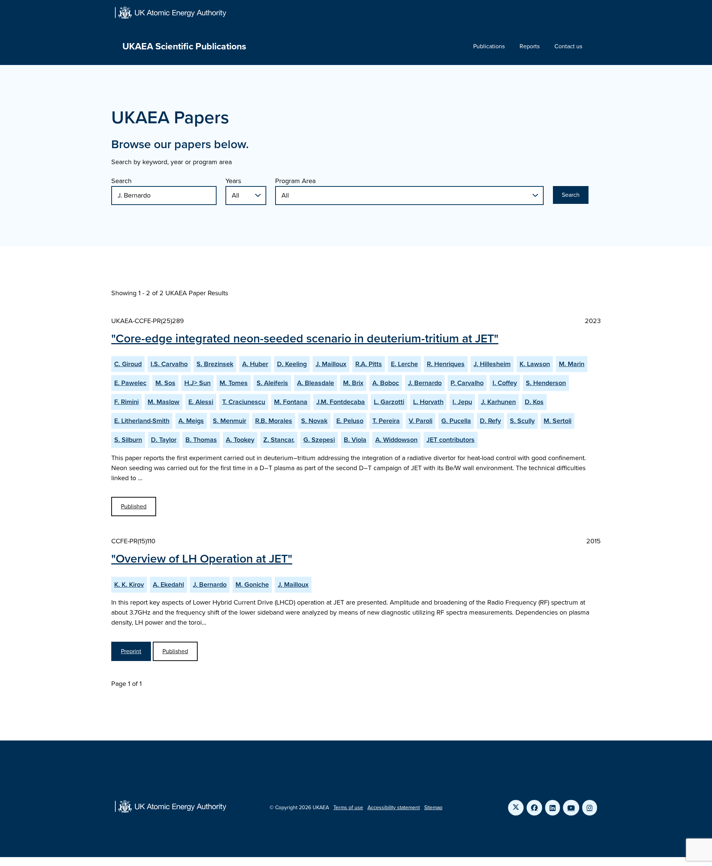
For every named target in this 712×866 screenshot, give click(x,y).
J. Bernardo (425, 383)
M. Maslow (163, 402)
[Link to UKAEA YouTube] (571, 807)
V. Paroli (420, 421)
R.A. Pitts (368, 364)
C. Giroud (128, 364)
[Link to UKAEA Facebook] (534, 807)
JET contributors (450, 440)
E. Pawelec (130, 383)
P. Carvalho (467, 383)
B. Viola (355, 440)
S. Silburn (128, 440)
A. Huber (255, 364)
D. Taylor (164, 440)
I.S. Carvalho (169, 364)
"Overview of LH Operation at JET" (201, 558)
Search (121, 181)
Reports (530, 46)
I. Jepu (462, 402)
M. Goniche (252, 584)
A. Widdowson (396, 440)
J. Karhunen (498, 402)
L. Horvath (428, 402)
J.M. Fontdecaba (340, 402)
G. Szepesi (319, 440)
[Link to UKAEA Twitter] (516, 807)
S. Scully (522, 421)
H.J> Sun (197, 383)
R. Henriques (446, 364)
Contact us (568, 46)
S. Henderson (546, 383)
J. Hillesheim (492, 364)
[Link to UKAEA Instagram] (589, 807)
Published (133, 506)
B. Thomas (201, 440)
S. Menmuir (229, 421)
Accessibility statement (393, 807)
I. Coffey (504, 383)
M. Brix (353, 383)
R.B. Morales (273, 421)
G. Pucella (456, 421)
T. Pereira (386, 421)
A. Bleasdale (315, 383)
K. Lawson (535, 364)
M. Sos (165, 383)
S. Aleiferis (272, 383)
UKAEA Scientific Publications (184, 46)
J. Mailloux (331, 364)
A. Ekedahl (168, 584)
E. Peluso (349, 421)
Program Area (295, 181)
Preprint (131, 651)
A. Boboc (385, 383)
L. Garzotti (389, 402)
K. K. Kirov (129, 584)
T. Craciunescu (243, 402)
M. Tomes (234, 383)
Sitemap (433, 807)
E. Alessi (200, 402)
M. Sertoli (557, 421)
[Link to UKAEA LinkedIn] (552, 807)
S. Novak (314, 421)
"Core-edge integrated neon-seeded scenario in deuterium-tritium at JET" (304, 338)
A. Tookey (240, 440)
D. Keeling (292, 364)
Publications (489, 46)
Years (233, 181)
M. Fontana (290, 402)
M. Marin (571, 364)
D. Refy (490, 421)
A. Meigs (191, 421)
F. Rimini (126, 402)
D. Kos (534, 402)
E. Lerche (404, 364)
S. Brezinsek (215, 364)
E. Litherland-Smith (141, 421)
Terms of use (348, 807)
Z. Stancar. (278, 440)
